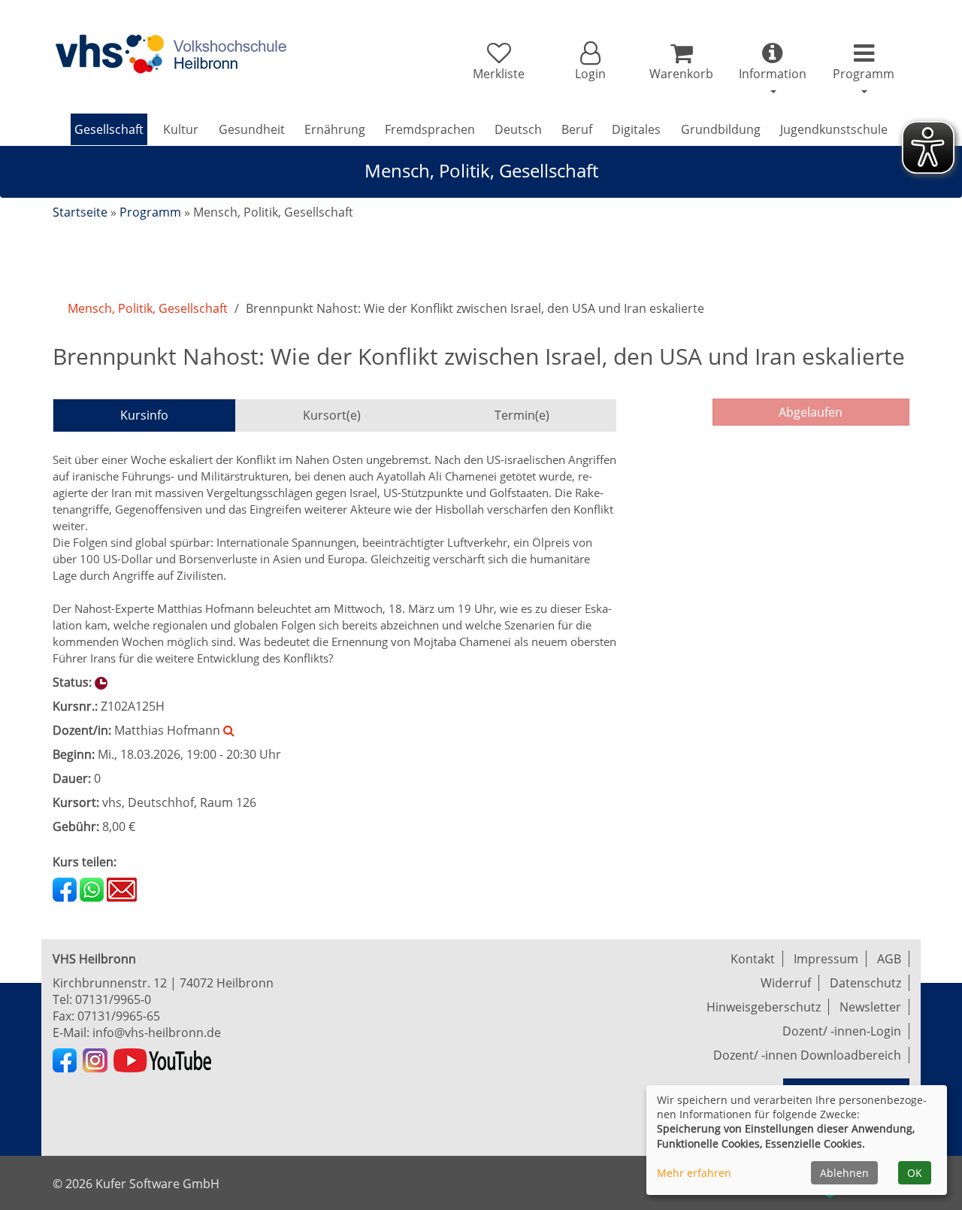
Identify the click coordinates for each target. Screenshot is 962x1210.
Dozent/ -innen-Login (841, 1031)
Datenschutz (865, 983)
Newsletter (870, 1007)
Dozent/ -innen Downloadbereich (807, 1055)
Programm (150, 212)
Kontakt (753, 959)
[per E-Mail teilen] (122, 888)
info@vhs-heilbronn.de (156, 1032)
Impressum (826, 959)
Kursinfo (144, 415)
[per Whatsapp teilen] (92, 888)
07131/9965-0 (113, 999)
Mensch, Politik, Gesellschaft (148, 308)
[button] (589, 61)
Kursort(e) (332, 415)
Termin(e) (522, 415)
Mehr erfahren (694, 1173)
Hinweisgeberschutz (763, 1007)
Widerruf (786, 983)
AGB (889, 959)
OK (914, 1173)
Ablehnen (844, 1173)
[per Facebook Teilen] (65, 888)
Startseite (80, 212)
